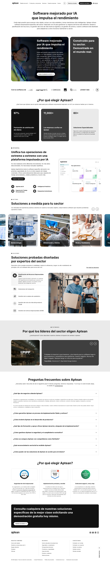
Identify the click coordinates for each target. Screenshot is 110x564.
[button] (23, 230)
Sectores (44, 3)
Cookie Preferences (38, 559)
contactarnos (59, 385)
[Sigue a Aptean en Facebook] (90, 532)
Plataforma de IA (24, 3)
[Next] (97, 209)
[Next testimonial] (95, 343)
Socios (59, 3)
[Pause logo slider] (97, 89)
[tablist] (28, 293)
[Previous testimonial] (91, 343)
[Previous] (93, 209)
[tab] (28, 279)
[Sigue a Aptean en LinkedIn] (95, 532)
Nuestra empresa (52, 3)
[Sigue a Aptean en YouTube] (98, 532)
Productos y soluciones (35, 3)
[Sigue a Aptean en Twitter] (93, 532)
